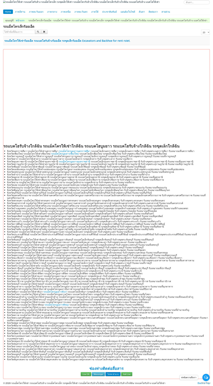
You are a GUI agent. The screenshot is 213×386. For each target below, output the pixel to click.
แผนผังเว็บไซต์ (128, 11)
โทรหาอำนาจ (113, 374)
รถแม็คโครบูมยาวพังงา (55, 291)
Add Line (126, 374)
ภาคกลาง (52, 11)
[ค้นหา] (38, 32)
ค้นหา (142, 11)
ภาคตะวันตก (81, 11)
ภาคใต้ (94, 11)
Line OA (86, 374)
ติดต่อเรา (153, 11)
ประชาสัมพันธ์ (109, 11)
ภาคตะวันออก (36, 11)
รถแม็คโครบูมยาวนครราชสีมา (75, 151)
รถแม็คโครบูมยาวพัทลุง (56, 304)
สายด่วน (166, 11)
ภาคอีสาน (20, 11)
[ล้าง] (44, 32)
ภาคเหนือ (66, 11)
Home (8, 11)
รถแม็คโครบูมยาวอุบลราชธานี (74, 161)
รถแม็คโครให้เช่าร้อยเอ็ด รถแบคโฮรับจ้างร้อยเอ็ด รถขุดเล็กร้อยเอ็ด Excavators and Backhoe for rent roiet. (67, 40)
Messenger (98, 374)
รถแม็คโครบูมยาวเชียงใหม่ (65, 153)
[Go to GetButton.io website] (206, 383)
